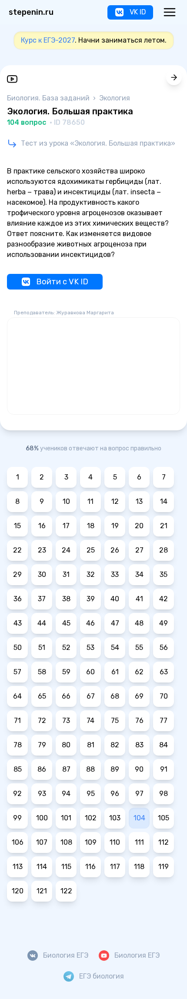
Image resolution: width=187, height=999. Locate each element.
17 (66, 526)
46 (90, 623)
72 (42, 720)
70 (164, 696)
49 (163, 623)
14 (163, 501)
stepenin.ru (31, 12)
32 (91, 574)
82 (114, 745)
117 (115, 866)
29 (17, 574)
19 (115, 526)
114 (42, 866)
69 (139, 696)
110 (115, 842)
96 (114, 793)
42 (163, 599)
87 (66, 769)
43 (17, 623)
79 (42, 745)
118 (139, 866)
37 (42, 599)
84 (163, 745)
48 (139, 623)
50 (17, 647)
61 (115, 672)
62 (139, 672)
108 (66, 842)
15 (17, 526)
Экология (114, 98)
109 (91, 842)
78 (17, 745)
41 (139, 599)
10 (66, 501)
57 (17, 672)
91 (163, 769)
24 (66, 550)
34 (139, 574)
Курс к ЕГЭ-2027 (48, 40)
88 (90, 769)
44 (41, 623)
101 (66, 818)
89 (114, 769)
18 (90, 526)
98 (163, 793)
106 (17, 842)
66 (66, 696)
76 (139, 720)
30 (42, 574)
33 (115, 574)
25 (91, 550)
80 (66, 745)
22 (17, 550)
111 (139, 842)
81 (90, 745)
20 (139, 526)
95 (91, 793)
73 (66, 720)
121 (42, 891)
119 (163, 866)
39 (91, 599)
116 (90, 866)
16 (42, 526)
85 (17, 769)
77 (163, 720)
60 (90, 672)
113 (18, 866)
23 (42, 550)
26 (114, 550)
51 (41, 647)
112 (163, 842)
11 (90, 501)
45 (66, 623)
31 (66, 574)
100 (42, 818)
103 (114, 818)
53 (90, 647)
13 (139, 501)
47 (115, 623)
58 (42, 672)
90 (139, 769)
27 (139, 550)
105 (163, 818)
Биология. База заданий (49, 98)
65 (42, 696)
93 (42, 793)
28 (163, 550)
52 (66, 647)
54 (115, 647)
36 (17, 599)
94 (66, 793)
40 (114, 599)
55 (139, 647)
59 (66, 672)
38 (66, 599)
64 (17, 696)
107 (41, 842)
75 (115, 720)
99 (17, 818)
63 (164, 672)
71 (17, 720)
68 (114, 696)
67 (91, 696)
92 (17, 793)
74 (90, 720)
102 (91, 818)
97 (139, 793)
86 (41, 769)
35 (163, 574)
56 (164, 647)
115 (66, 866)
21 (163, 526)
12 (115, 501)
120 (17, 891)
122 (66, 891)
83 (139, 745)
